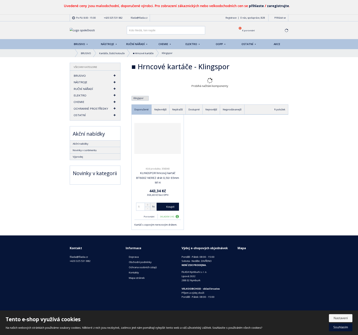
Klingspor (139, 98)
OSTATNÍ (247, 44)
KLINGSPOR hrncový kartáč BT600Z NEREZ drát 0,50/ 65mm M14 (157, 177)
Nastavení (341, 318)
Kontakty (134, 272)
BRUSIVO (80, 44)
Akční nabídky (80, 143)
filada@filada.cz (79, 257)
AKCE (277, 44)
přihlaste (256, 6)
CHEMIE (163, 44)
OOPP (220, 44)
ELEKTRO (192, 44)
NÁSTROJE (108, 44)
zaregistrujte (278, 6)
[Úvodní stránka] (82, 30)
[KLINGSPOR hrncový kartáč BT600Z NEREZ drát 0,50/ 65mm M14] (157, 138)
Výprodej (78, 156)
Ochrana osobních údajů (143, 267)
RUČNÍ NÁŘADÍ (135, 44)
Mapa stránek (137, 278)
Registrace (231, 17)
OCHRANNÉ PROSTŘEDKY (91, 108)
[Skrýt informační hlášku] (351, 5)
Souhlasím (340, 327)
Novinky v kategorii (95, 173)
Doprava (134, 257)
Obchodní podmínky (140, 262)
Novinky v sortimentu (85, 150)
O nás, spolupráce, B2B (252, 17)
